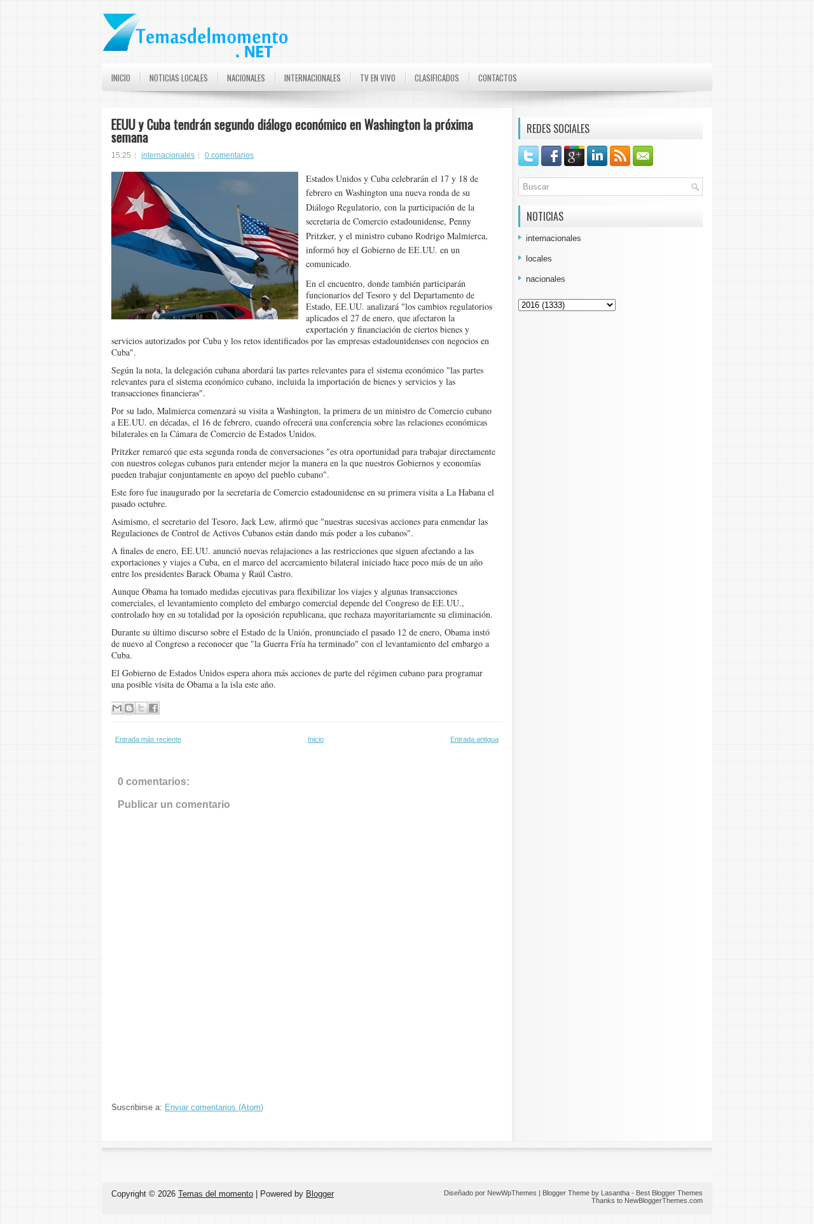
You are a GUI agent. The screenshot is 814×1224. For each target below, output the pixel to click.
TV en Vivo (378, 77)
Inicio (120, 77)
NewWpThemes (512, 1193)
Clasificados (437, 77)
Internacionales (312, 77)
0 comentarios (229, 155)
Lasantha (615, 1193)
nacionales (545, 279)
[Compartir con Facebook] (153, 708)
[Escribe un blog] (129, 708)
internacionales (168, 155)
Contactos (497, 77)
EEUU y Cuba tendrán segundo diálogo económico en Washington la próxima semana (292, 130)
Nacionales (246, 77)
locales (539, 258)
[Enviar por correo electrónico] (117, 708)
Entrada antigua (474, 739)
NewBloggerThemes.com (663, 1200)
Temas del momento (215, 1194)
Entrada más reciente (148, 739)
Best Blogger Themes (669, 1193)
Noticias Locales (178, 77)
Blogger (320, 1194)
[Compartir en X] (141, 708)
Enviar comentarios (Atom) (214, 1107)
